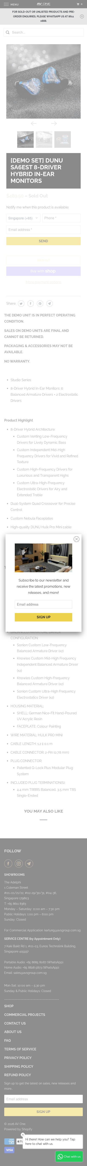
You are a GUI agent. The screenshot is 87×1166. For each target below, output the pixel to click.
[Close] (76, 539)
